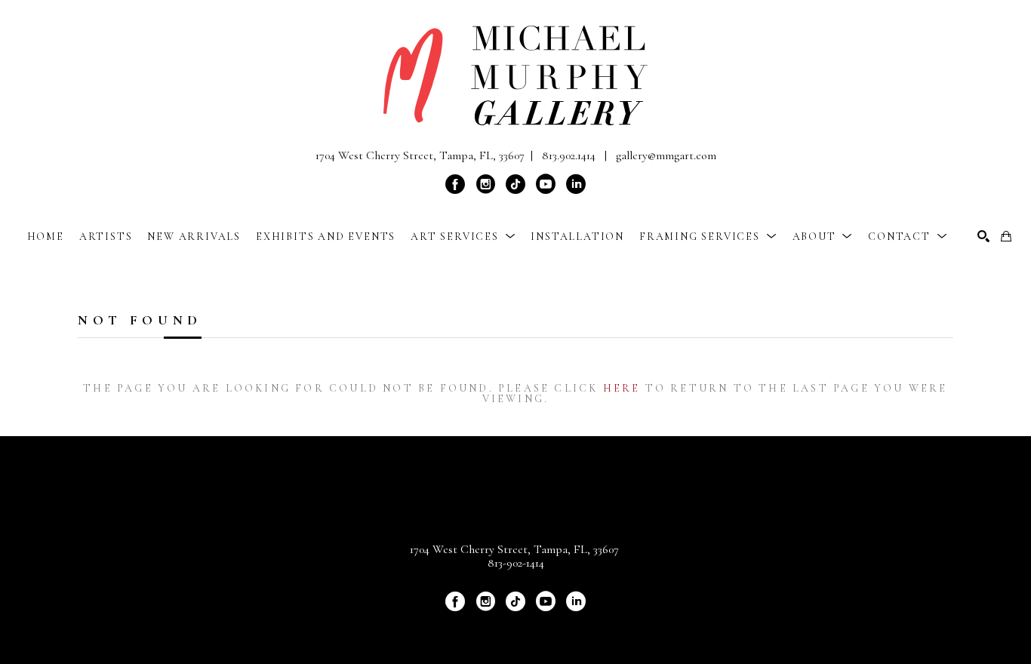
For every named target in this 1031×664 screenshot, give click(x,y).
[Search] (983, 236)
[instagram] (485, 184)
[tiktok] (515, 184)
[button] (463, 236)
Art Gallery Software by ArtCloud (555, 627)
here (622, 388)
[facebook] (455, 184)
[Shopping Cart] (1006, 236)
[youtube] (546, 184)
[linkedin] (576, 184)
